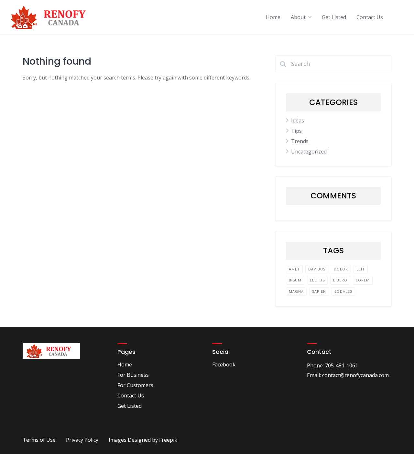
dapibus (316, 269)
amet (294, 269)
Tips (296, 130)
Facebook (223, 364)
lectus (317, 280)
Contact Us (369, 17)
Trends (300, 141)
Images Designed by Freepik (143, 439)
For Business (133, 374)
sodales (343, 291)
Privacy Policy (82, 439)
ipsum (295, 280)
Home (273, 17)
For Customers (135, 385)
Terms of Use (39, 439)
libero (340, 280)
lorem (363, 280)
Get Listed (334, 17)
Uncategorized (309, 151)
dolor (341, 269)
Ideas (297, 120)
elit (360, 269)
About (298, 17)
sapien (319, 291)
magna (296, 291)
